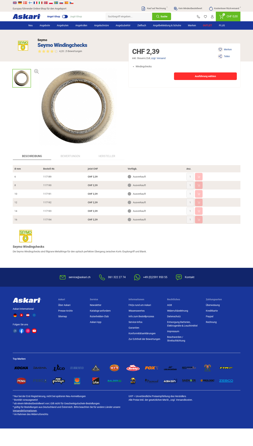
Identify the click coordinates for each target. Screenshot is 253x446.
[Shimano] (77, 367)
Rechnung (211, 322)
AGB (169, 305)
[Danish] (25, 3)
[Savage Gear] (189, 367)
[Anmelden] (212, 16)
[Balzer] (114, 381)
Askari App (95, 322)
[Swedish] (56, 3)
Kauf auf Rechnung (156, 8)
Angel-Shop (53, 16)
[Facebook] (21, 330)
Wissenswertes (137, 310)
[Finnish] (30, 3)
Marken (192, 25)
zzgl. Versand (158, 58)
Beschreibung (32, 156)
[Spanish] (66, 3)
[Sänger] (189, 381)
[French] (35, 3)
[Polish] (51, 3)
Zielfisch (141, 25)
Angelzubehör (123, 25)
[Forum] (15, 330)
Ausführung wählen (205, 76)
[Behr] (133, 381)
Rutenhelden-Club (99, 316)
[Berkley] (133, 367)
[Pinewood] (152, 381)
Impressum (173, 331)
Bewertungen (70, 156)
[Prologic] (207, 381)
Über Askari (64, 305)
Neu (30, 25)
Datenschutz (174, 316)
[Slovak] (61, 3)
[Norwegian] (45, 3)
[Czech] (71, 3)
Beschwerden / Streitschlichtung (176, 339)
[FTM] (226, 367)
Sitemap (62, 316)
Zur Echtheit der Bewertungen (144, 339)
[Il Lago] (58, 367)
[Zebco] (226, 381)
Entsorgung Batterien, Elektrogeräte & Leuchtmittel (182, 324)
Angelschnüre (101, 25)
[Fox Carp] (152, 367)
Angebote (45, 25)
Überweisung (213, 305)
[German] (20, 3)
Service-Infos (135, 322)
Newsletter (95, 305)
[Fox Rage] (58, 381)
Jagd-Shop (76, 16)
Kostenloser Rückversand (227, 8)
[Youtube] (34, 330)
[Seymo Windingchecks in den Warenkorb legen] (199, 176)
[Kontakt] (198, 16)
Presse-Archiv (65, 310)
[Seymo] (23, 46)
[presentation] (21, 66)
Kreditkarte (212, 310)
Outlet (207, 25)
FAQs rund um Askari (140, 305)
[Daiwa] (40, 367)
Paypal (209, 316)
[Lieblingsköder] (170, 367)
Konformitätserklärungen (142, 333)
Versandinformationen (25, 410)
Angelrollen (81, 25)
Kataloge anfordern (100, 310)
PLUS (222, 25)
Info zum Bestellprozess (141, 316)
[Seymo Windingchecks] (21, 78)
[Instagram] (27, 330)
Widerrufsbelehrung (177, 310)
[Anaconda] (96, 367)
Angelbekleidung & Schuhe (167, 25)
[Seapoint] (77, 381)
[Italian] (40, 3)
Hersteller (107, 156)
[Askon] (170, 381)
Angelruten (62, 25)
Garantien (134, 327)
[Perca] (40, 381)
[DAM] (96, 381)
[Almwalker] (207, 367)
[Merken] (205, 16)
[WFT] (114, 367)
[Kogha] (21, 367)
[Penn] (21, 381)
